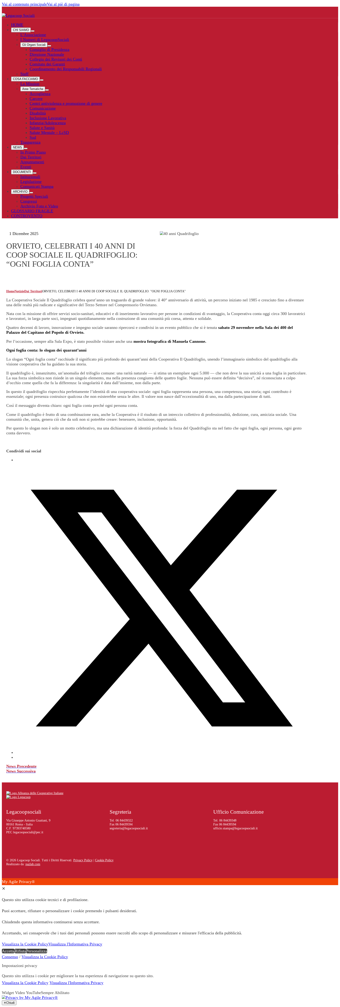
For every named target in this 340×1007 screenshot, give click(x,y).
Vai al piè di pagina (63, 4)
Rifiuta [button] (20, 951)
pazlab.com (32, 864)
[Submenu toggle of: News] (26, 148)
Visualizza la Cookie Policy (25, 944)
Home (10, 291)
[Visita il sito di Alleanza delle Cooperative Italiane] (34, 793)
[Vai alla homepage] (18, 15)
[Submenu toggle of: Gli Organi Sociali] (49, 45)
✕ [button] (3, 888)
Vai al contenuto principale (24, 4)
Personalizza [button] (36, 951)
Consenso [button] (10, 956)
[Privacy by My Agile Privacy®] (30, 997)
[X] (161, 752)
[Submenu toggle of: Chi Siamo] (32, 31)
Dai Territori (33, 291)
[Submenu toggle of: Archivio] (31, 192)
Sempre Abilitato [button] (55, 992)
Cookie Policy (104, 860)
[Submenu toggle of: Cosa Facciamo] (41, 80)
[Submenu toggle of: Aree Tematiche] (47, 90)
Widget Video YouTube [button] (21, 992)
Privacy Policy (83, 860)
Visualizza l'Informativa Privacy (75, 944)
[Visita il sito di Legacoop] (18, 797)
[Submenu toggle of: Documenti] (35, 173)
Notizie (19, 291)
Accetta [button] (8, 951)
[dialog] (170, 916)
